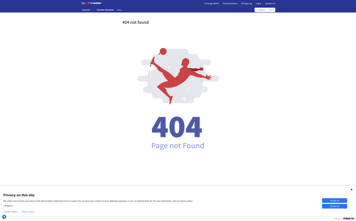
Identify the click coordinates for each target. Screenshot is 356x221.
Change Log (246, 3)
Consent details (10, 212)
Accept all (334, 200)
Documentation (230, 3)
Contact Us (270, 3)
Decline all (334, 206)
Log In (258, 3)
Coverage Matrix (211, 3)
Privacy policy (28, 212)
